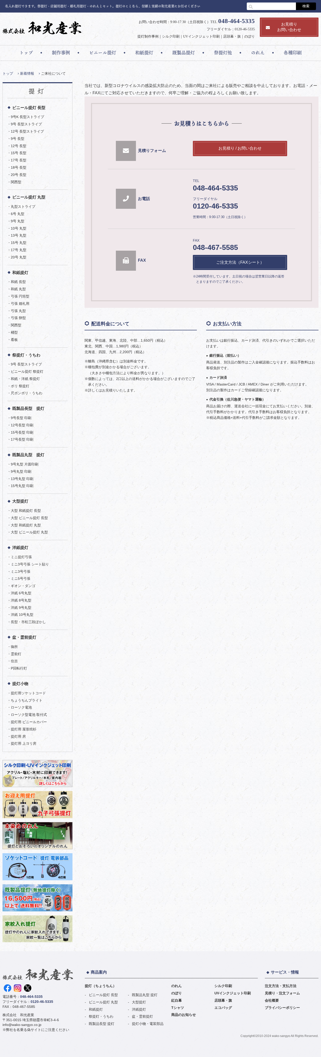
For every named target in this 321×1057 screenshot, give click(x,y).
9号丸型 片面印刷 (24, 464)
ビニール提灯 (102, 52)
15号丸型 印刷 (22, 486)
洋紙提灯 (20, 547)
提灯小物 (20, 684)
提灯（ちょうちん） (100, 986)
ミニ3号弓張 (20, 571)
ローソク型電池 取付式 (29, 715)
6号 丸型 (17, 214)
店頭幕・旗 (232, 36)
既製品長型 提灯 (28, 408)
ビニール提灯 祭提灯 (27, 371)
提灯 (38, 91)
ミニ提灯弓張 (21, 557)
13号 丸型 (18, 235)
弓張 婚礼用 (20, 304)
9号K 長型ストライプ (27, 117)
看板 (14, 340)
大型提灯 (20, 501)
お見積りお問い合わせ (289, 27)
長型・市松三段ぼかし (28, 622)
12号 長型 (18, 146)
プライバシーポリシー (282, 1008)
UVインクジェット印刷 (201, 36)
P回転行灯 (19, 668)
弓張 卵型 (18, 318)
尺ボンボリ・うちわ (26, 393)
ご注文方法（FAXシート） (240, 262)
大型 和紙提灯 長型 (26, 511)
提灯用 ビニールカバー (29, 722)
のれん (258, 52)
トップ (26, 52)
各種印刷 (293, 52)
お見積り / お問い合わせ (240, 148)
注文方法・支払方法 (280, 986)
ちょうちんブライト (26, 700)
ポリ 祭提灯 (20, 386)
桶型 (14, 332)
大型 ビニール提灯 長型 (29, 518)
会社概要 (272, 1000)
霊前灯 (16, 654)
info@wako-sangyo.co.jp (22, 1025)
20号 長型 (18, 175)
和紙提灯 (144, 52)
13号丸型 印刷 (22, 479)
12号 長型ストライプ (27, 131)
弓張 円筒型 (20, 296)
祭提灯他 (223, 52)
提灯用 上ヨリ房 (23, 743)
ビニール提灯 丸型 (28, 197)
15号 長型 (18, 153)
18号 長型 (18, 167)
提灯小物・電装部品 (148, 1024)
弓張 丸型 (18, 311)
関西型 (16, 182)
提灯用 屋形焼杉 (23, 729)
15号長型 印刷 (22, 432)
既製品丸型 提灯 (28, 455)
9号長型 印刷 (21, 418)
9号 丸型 (17, 221)
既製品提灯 (183, 52)
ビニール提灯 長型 (28, 108)
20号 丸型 (18, 257)
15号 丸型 (18, 243)
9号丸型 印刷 (21, 471)
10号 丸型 (18, 228)
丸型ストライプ (23, 207)
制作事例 (61, 52)
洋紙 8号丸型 (21, 600)
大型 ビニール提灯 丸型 (29, 532)
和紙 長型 (18, 282)
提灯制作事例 (147, 36)
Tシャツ (177, 1008)
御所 (14, 647)
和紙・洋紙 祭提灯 (25, 379)
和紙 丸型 (18, 289)
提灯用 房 (18, 736)
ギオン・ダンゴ (23, 586)
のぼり (249, 36)
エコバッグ (223, 1008)
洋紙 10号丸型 (22, 615)
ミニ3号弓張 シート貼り (30, 564)
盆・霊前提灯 (24, 637)
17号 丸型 (18, 250)
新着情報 (27, 73)
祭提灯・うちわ (26, 355)
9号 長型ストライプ (26, 124)
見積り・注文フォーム (282, 993)
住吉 (14, 661)
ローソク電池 (21, 707)
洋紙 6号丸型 (21, 593)
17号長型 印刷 (22, 439)
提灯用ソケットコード (28, 693)
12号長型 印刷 (22, 425)
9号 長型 (17, 139)
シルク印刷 (171, 36)
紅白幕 (176, 1000)
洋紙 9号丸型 (21, 608)
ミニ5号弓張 (20, 578)
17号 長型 (18, 160)
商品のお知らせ (183, 1015)
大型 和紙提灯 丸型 (26, 525)
